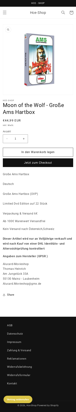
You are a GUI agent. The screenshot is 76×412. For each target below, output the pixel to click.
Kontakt (12, 383)
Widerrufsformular (18, 375)
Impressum (14, 342)
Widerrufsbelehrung (19, 366)
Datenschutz (15, 333)
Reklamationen (16, 358)
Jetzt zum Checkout (38, 162)
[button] (5, 13)
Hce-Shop (32, 405)
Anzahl (7, 131)
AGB (10, 325)
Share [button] (10, 294)
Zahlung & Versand (19, 350)
